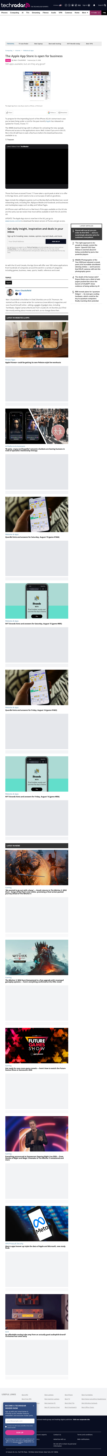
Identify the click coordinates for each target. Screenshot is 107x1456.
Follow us (53, 112)
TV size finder (23, 44)
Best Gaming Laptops (52, 1399)
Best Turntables (87, 1395)
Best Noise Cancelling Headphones (94, 1399)
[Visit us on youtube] (72, 5)
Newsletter (64, 112)
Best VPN (89, 44)
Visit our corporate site (81, 1419)
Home (77, 13)
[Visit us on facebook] (66, 5)
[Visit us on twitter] (69, 5)
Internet (17, 50)
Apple (48, 121)
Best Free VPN (26, 1399)
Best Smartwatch (71, 1407)
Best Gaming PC (50, 1403)
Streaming (36, 13)
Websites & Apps (28, 50)
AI (22, 13)
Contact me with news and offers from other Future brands (20, 1426)
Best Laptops (49, 1395)
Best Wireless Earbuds (89, 1403)
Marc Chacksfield (20, 60)
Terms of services (32, 247)
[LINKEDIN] (20, 293)
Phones (4, 13)
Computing (14, 13)
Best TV (67, 1399)
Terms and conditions (85, 1435)
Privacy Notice (11, 249)
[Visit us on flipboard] (76, 5)
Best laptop (38, 44)
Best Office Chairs (88, 1407)
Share (10, 112)
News (8, 60)
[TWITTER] (17, 293)
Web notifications (83, 1439)
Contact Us (57, 1435)
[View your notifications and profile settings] (94, 5)
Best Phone (69, 1395)
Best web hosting (55, 44)
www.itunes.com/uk (13, 221)
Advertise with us (60, 1439)
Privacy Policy (27, 1440)
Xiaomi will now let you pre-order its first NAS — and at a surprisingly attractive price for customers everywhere (87, 234)
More (84, 13)
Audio (53, 13)
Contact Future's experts (38, 1435)
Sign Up (19, 1432)
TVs (27, 13)
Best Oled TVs (69, 1403)
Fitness (46, 13)
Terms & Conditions (18, 1442)
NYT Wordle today (73, 44)
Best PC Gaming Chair (52, 1407)
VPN (60, 13)
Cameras (68, 13)
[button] (102, 5)
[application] (36, 166)
